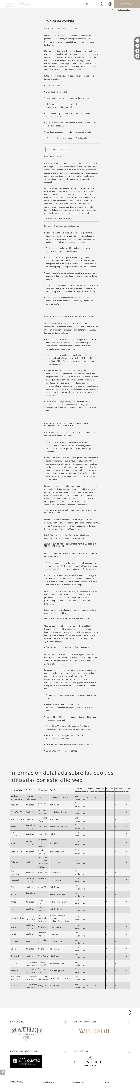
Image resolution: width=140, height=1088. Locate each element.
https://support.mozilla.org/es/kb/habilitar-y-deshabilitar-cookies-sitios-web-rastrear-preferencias (68, 728)
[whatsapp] (137, 56)
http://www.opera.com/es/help (64, 751)
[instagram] (137, 40)
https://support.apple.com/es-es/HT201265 (77, 744)
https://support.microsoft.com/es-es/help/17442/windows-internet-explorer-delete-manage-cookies (70, 707)
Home (114, 10)
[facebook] (137, 51)
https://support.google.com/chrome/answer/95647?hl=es (71, 697)
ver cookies (58, 149)
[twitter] (137, 46)
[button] (88, 4)
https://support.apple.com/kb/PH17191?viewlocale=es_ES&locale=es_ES (65, 737)
